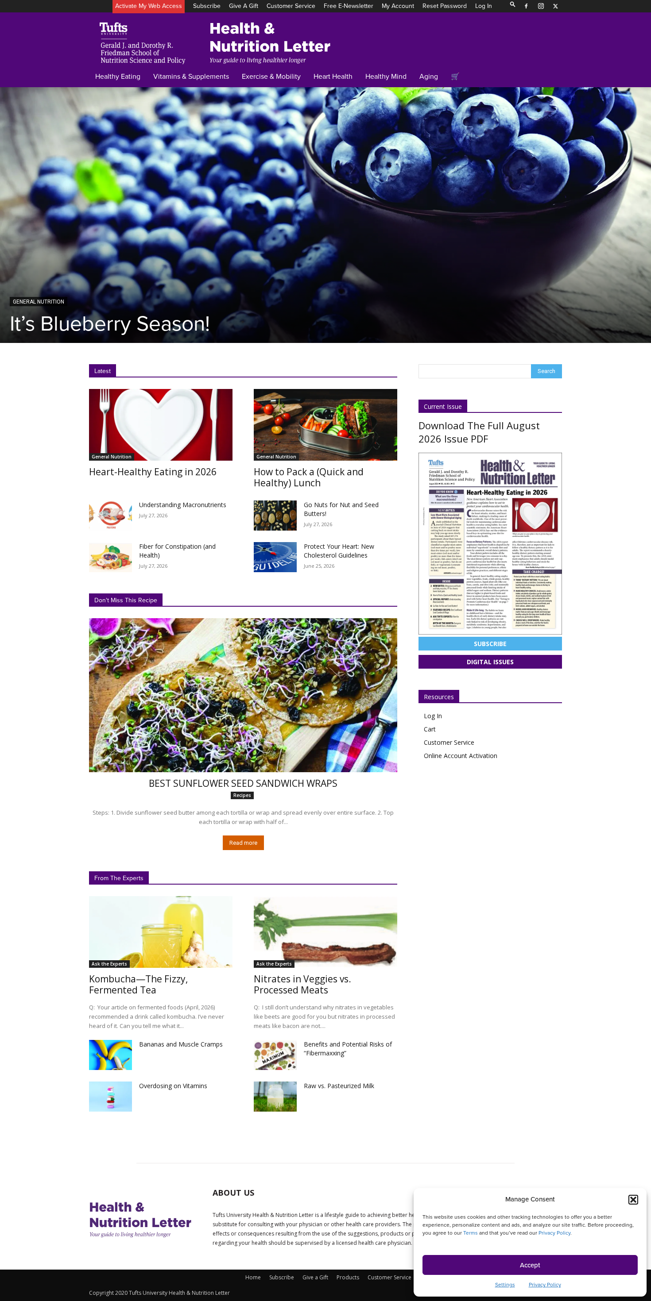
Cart (430, 729)
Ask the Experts (109, 964)
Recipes (242, 795)
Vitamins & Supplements (191, 76)
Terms (470, 1233)
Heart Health (333, 76)
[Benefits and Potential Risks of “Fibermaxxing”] (275, 1055)
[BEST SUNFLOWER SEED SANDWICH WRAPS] (243, 695)
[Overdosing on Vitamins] (110, 1097)
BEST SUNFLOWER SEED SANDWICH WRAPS (243, 783)
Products (348, 1277)
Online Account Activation (460, 755)
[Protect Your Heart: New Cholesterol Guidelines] (275, 557)
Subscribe (207, 6)
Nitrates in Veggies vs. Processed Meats (302, 984)
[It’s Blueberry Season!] (325, 214)
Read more (243, 842)
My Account (398, 6)
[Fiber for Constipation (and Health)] (110, 557)
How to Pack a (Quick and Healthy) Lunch (309, 477)
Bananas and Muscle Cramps (181, 1044)
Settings (505, 1285)
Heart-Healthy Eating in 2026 (153, 472)
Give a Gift (243, 6)
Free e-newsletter (348, 6)
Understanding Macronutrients (182, 504)
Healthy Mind (386, 76)
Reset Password (444, 6)
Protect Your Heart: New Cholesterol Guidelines (339, 550)
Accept (530, 1265)
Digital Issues (490, 662)
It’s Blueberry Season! (110, 323)
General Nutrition (38, 302)
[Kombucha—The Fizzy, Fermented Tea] (160, 932)
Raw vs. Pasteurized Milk (339, 1086)
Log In (483, 6)
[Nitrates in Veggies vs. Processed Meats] (325, 932)
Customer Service (291, 6)
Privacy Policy (554, 1233)
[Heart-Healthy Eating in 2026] (160, 425)
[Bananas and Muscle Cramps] (110, 1055)
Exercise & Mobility (271, 76)
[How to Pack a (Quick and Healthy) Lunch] (325, 425)
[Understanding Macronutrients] (110, 515)
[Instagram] (540, 6)
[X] (555, 6)
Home (253, 1277)
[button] (633, 1199)
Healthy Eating (117, 76)
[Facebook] (526, 6)
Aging (428, 76)
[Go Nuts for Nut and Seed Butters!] (275, 515)
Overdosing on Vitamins (173, 1086)
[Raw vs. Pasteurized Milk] (275, 1097)
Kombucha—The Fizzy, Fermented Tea (138, 984)
